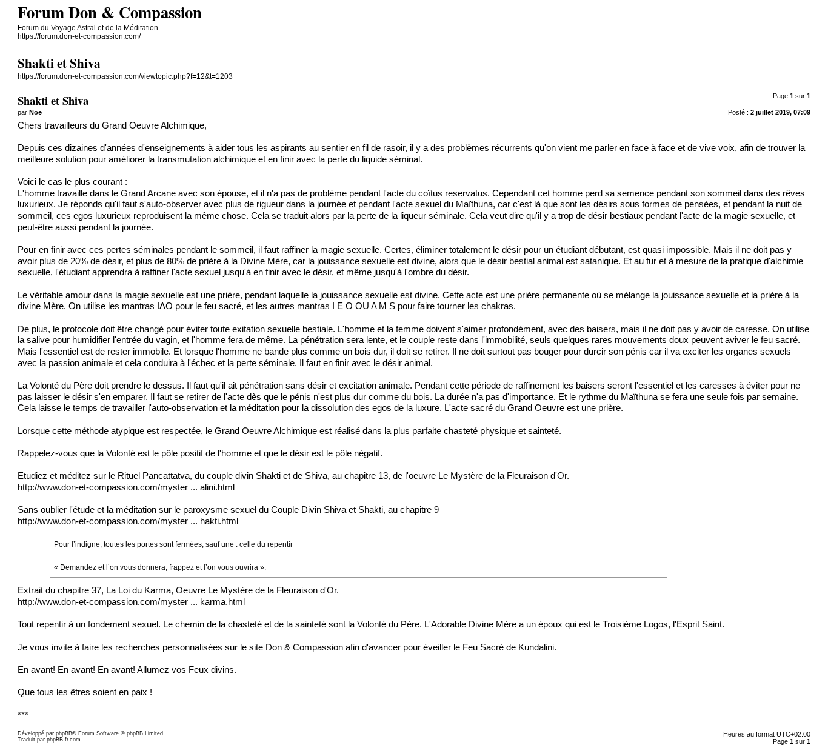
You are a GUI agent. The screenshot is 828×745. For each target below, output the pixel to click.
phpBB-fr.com (64, 740)
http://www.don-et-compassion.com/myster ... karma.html (131, 602)
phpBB (64, 733)
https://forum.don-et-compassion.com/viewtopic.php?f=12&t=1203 (125, 76)
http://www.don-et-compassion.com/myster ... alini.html (126, 487)
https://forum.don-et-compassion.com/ (79, 36)
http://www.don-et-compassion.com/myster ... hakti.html (128, 521)
